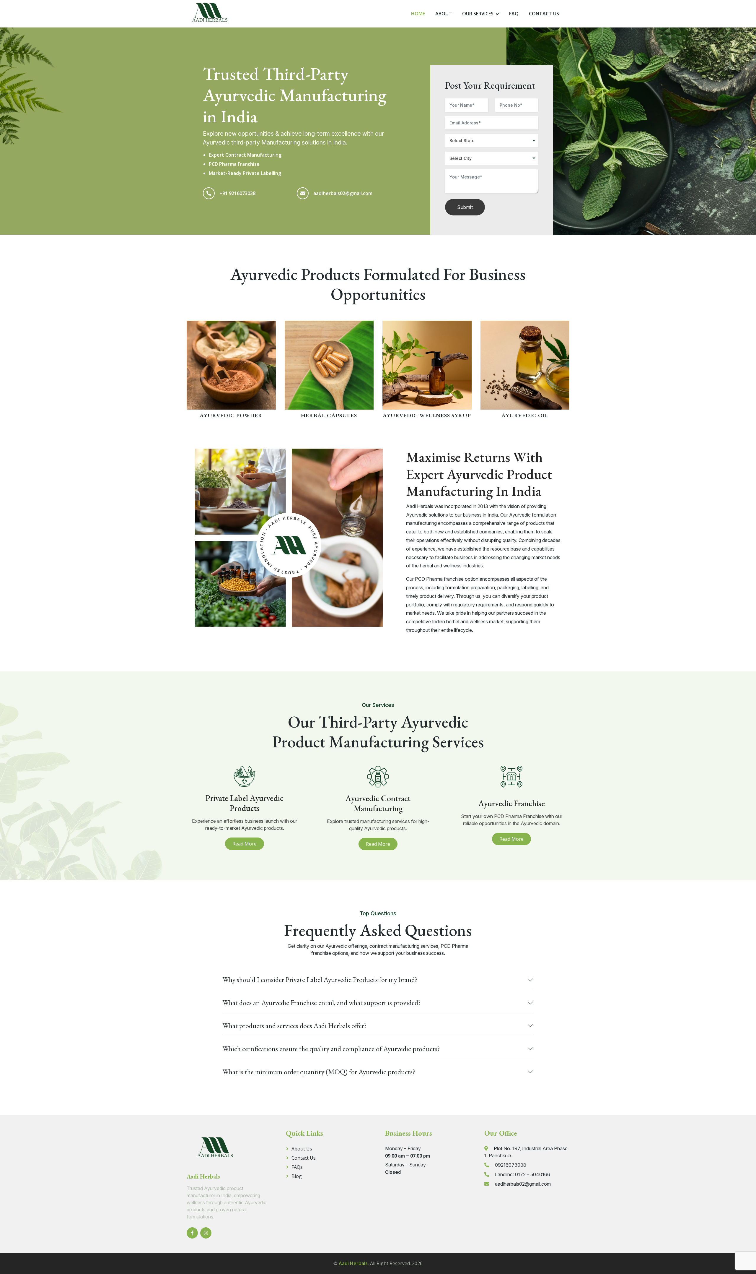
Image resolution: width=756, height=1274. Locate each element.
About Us (301, 1148)
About (443, 13)
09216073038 (510, 1165)
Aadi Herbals (353, 1263)
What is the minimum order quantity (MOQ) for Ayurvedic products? (319, 1071)
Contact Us (544, 13)
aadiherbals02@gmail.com (342, 193)
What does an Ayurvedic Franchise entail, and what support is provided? (322, 1002)
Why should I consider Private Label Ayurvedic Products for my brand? (320, 979)
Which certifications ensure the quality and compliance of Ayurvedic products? (331, 1048)
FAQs (297, 1167)
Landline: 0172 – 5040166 (522, 1174)
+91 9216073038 (237, 193)
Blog (296, 1176)
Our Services (477, 13)
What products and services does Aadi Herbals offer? (295, 1025)
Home (418, 13)
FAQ (514, 13)
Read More (244, 843)
